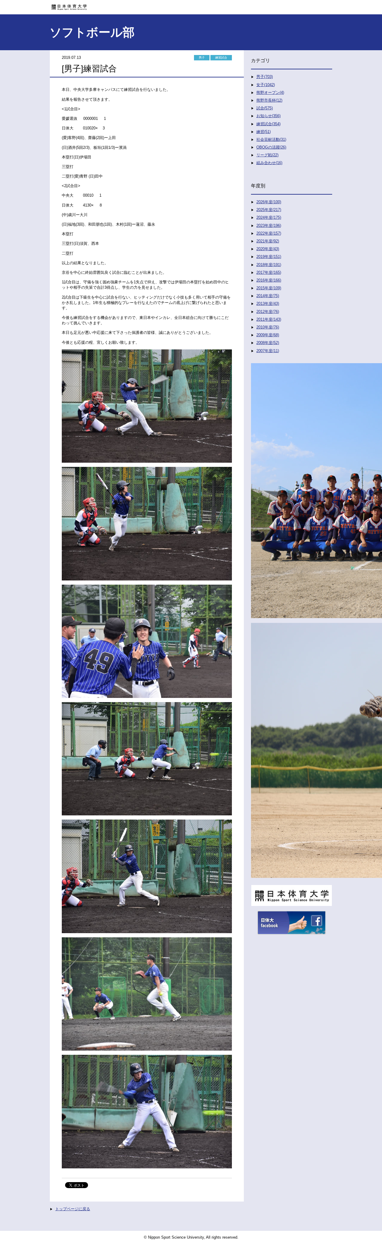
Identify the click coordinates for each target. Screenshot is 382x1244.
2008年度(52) (267, 342)
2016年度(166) (268, 280)
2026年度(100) (268, 202)
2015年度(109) (268, 288)
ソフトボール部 (92, 32)
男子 (202, 57)
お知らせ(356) (268, 116)
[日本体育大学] (191, 5)
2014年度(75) (267, 296)
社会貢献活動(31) (271, 139)
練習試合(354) (268, 124)
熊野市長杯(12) (269, 100)
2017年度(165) (268, 272)
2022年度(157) (268, 233)
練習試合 (221, 57)
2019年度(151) (268, 256)
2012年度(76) (267, 311)
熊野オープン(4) (270, 92)
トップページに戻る (72, 1209)
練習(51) (263, 131)
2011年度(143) (268, 319)
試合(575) (264, 108)
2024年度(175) (268, 217)
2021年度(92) (267, 241)
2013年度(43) (267, 303)
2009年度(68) (267, 335)
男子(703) (264, 76)
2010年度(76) (267, 327)
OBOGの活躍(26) (271, 147)
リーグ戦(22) (267, 155)
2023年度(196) (268, 225)
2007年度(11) (267, 351)
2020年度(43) (267, 249)
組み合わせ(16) (269, 163)
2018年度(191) (268, 264)
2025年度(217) (268, 209)
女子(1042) (265, 84)
